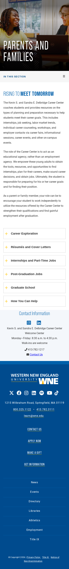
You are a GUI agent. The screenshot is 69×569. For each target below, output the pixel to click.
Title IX (34, 539)
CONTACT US (34, 429)
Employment (34, 529)
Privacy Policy (34, 557)
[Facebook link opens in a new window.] (19, 391)
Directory (34, 501)
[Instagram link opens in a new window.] (26, 391)
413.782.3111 (46, 409)
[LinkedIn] (39, 320)
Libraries (34, 510)
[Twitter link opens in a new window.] (11, 391)
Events (34, 491)
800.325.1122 (22, 409)
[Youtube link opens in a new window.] (49, 391)
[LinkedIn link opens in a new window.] (34, 391)
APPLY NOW (34, 441)
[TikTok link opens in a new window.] (56, 391)
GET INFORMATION (34, 464)
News (34, 482)
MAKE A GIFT (34, 452)
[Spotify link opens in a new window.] (41, 391)
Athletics (34, 520)
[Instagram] (28, 320)
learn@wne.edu (34, 415)
